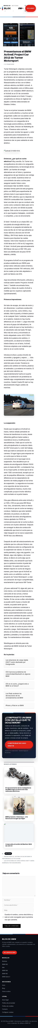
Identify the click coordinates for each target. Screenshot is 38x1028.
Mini (3, 967)
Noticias (15, 5)
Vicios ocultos (6, 991)
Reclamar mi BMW (9, 952)
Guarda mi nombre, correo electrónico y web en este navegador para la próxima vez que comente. (19, 917)
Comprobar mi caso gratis (17, 744)
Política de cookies (8, 1006)
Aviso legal (5, 1000)
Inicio (3, 985)
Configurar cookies (7, 1012)
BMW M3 (5, 964)
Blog (22, 8)
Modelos (7, 5)
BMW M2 (5, 973)
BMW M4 (5, 970)
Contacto (5, 1009)
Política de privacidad (8, 1003)
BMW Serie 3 (6, 976)
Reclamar (30, 8)
